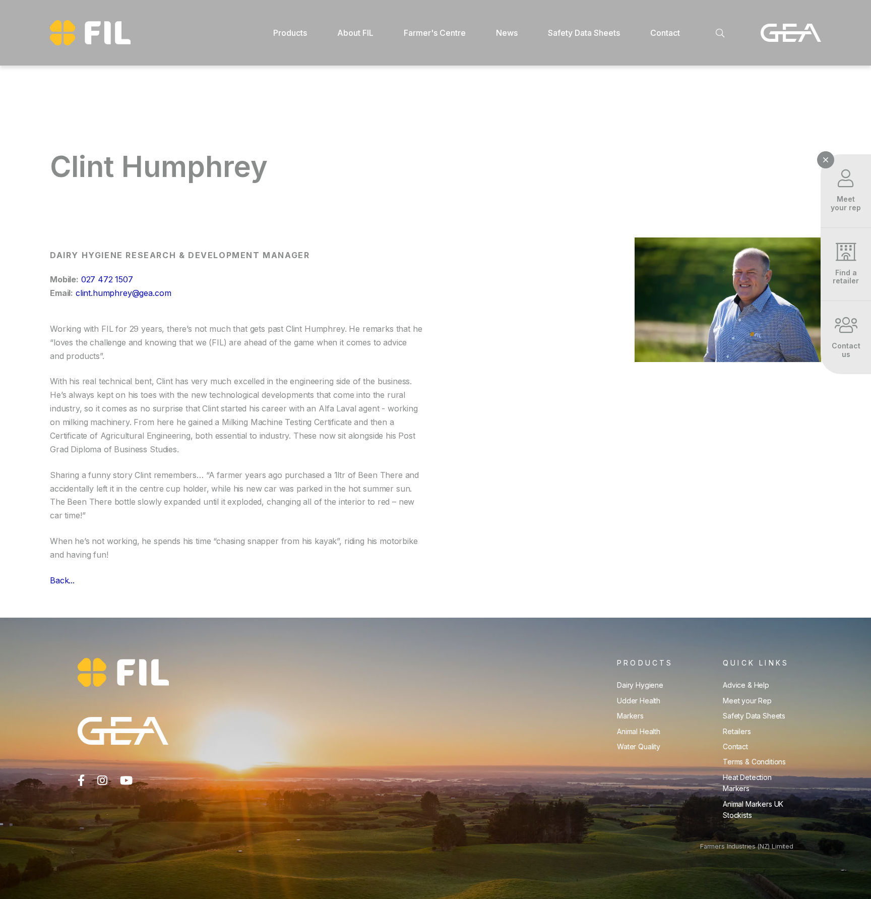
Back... (62, 580)
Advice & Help (746, 685)
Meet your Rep (747, 700)
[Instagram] (102, 780)
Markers (630, 715)
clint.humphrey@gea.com (123, 293)
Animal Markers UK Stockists (753, 809)
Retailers (737, 731)
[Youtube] (126, 780)
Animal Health (638, 731)
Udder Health (638, 700)
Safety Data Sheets (754, 715)
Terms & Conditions (754, 761)
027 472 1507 (107, 279)
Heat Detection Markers (747, 783)
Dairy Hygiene (640, 685)
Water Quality (638, 746)
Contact (735, 746)
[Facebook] (81, 780)
